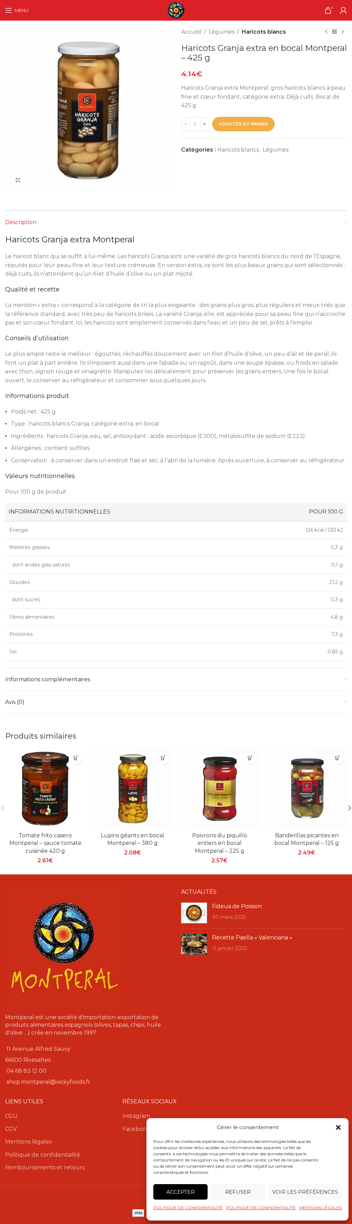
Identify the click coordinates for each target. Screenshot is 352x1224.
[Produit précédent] (326, 32)
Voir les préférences (305, 1192)
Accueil (191, 32)
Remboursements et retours (45, 1167)
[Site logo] (176, 10)
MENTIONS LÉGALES (320, 1207)
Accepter (180, 1192)
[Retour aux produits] (334, 32)
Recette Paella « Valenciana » (252, 937)
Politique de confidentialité (42, 1154)
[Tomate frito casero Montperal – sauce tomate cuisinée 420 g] (45, 789)
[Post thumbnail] (194, 913)
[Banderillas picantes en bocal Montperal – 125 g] (307, 789)
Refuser (238, 1192)
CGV (11, 1129)
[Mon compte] (343, 10)
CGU (11, 1116)
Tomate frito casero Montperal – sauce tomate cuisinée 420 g (45, 843)
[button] (338, 1127)
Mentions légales (28, 1141)
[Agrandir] (18, 180)
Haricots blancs (264, 32)
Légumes (221, 32)
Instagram (136, 1116)
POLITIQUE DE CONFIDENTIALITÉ (188, 1207)
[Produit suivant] (343, 32)
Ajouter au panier (243, 123)
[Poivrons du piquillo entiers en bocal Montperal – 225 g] (219, 789)
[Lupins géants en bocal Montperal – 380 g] (132, 789)
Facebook (136, 1129)
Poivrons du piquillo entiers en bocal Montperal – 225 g (219, 843)
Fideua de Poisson (237, 906)
